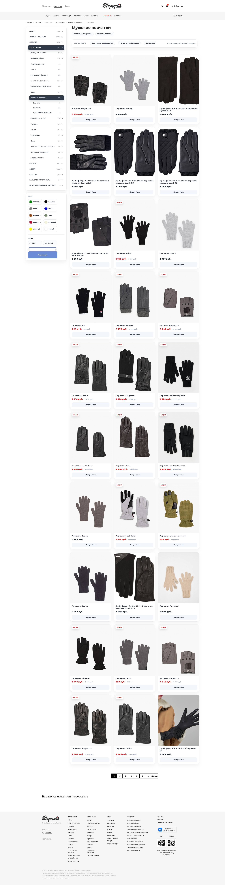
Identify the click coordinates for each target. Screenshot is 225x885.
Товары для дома (37, 37)
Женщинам (46, 6)
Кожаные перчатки (104, 34)
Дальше (154, 776)
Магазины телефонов (135, 841)
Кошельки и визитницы (40, 81)
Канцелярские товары (39, 180)
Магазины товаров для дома (137, 832)
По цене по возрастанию (103, 43)
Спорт (32, 169)
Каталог (38, 22)
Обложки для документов (41, 86)
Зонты (33, 70)
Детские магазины (134, 826)
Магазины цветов (133, 850)
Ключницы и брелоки (39, 75)
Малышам (110, 826)
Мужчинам (58, 6)
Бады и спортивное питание (42, 185)
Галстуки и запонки (38, 53)
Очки (33, 92)
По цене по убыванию (129, 43)
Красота (33, 174)
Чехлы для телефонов (39, 152)
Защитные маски (37, 64)
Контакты (160, 820)
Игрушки (110, 829)
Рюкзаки (34, 124)
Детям (67, 6)
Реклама (160, 817)
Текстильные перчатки (82, 34)
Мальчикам (111, 823)
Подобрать (43, 255)
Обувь (32, 31)
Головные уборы (37, 58)
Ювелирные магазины (135, 847)
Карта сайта (46, 839)
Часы (33, 141)
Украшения (35, 135)
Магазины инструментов (136, 844)
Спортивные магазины (135, 829)
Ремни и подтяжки (38, 118)
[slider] (29, 249)
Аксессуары (60, 22)
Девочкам (110, 820)
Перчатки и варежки (75, 22)
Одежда (33, 42)
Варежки (36, 103)
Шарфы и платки (37, 158)
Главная (29, 22)
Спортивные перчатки (42, 112)
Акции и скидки (73, 861)
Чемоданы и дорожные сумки (42, 147)
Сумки (33, 130)
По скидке (150, 43)
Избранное (178, 6)
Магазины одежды (133, 820)
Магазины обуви (133, 823)
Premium (33, 164)
